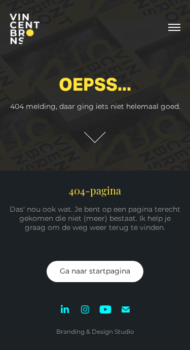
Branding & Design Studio (95, 332)
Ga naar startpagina (95, 271)
